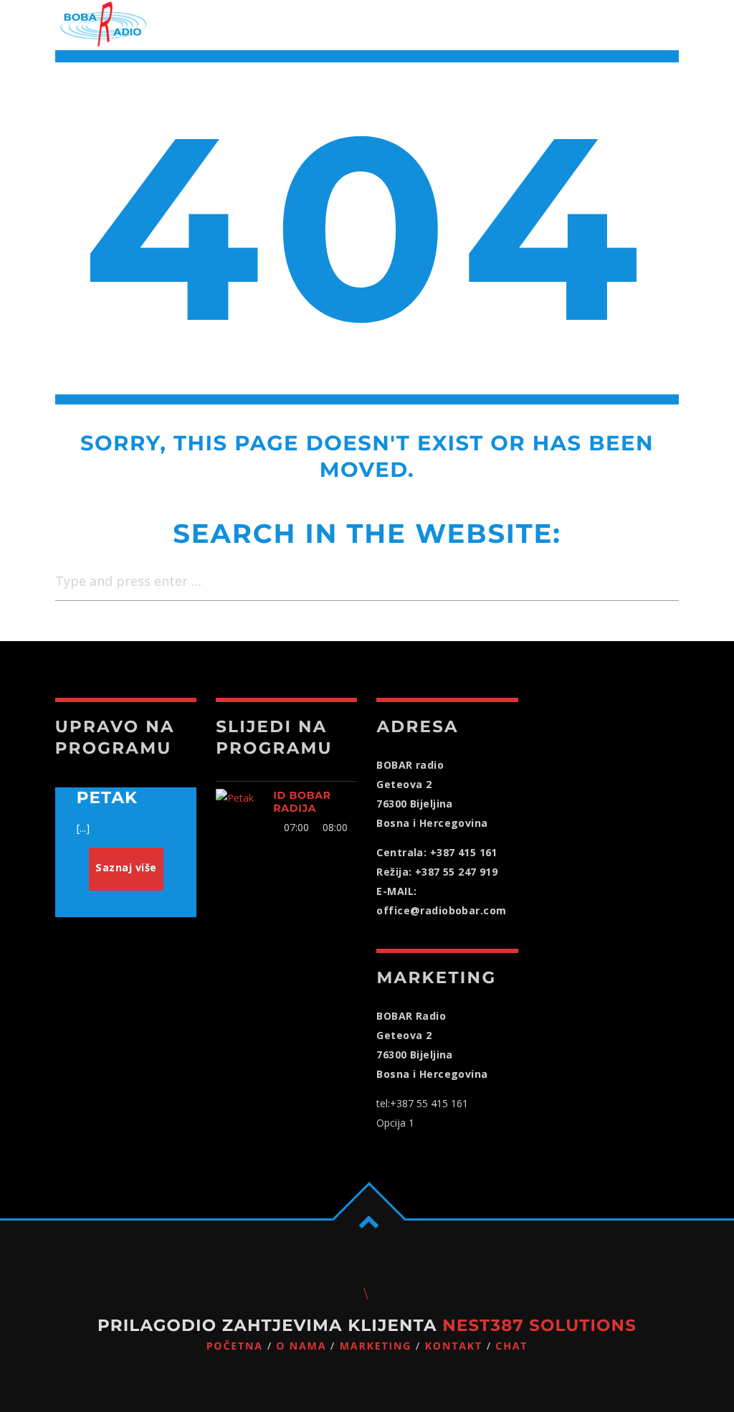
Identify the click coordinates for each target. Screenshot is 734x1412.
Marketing (376, 1346)
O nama (301, 1346)
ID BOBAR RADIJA (302, 802)
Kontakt (453, 1346)
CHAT (511, 1346)
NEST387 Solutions (539, 1325)
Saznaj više (126, 867)
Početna (234, 1346)
